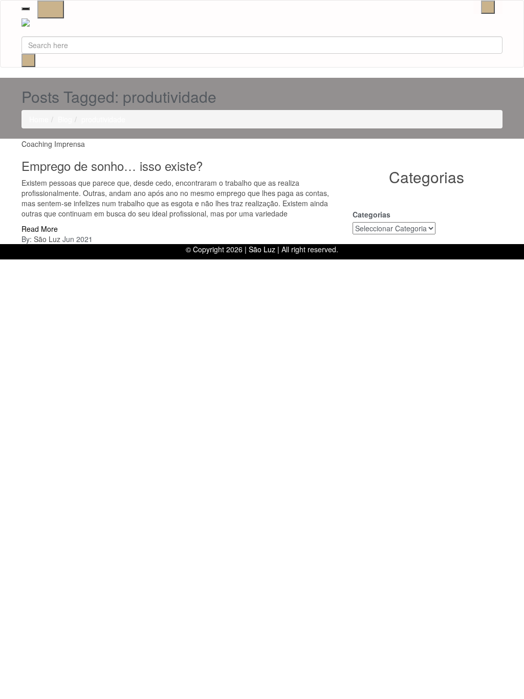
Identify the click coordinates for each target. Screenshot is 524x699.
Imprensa (69, 144)
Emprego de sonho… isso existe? (112, 165)
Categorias (371, 214)
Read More (39, 229)
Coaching (36, 144)
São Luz (47, 239)
